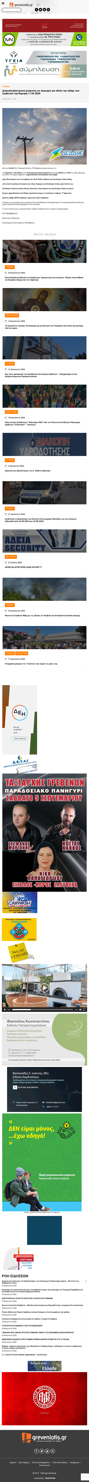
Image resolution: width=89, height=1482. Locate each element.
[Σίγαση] (80, 1009)
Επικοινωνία (44, 1465)
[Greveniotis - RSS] (48, 9)
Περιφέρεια (11, 557)
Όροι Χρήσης (24, 1462)
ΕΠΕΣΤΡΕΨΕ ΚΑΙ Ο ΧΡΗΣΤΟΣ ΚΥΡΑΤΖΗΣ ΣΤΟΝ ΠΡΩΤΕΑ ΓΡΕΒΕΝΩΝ (27, 1298)
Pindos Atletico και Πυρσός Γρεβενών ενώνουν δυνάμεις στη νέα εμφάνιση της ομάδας (36, 1312)
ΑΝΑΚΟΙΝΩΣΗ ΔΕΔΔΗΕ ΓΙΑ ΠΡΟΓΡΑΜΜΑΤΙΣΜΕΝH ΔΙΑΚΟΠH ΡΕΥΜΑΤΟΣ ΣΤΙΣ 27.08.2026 (35, 1339)
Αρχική (13, 1462)
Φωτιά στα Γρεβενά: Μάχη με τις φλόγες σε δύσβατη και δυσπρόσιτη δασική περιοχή (42, 615)
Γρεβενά (9, 267)
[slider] (42, 1009)
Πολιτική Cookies (59, 1462)
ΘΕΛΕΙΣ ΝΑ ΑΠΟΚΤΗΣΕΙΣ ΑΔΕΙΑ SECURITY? (23, 567)
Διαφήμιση (74, 1462)
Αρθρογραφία (12, 315)
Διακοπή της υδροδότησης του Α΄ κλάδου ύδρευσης (27, 471)
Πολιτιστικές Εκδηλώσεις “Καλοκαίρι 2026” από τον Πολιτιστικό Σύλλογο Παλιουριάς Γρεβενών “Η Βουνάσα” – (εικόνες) (42, 423)
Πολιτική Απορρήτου (41, 1462)
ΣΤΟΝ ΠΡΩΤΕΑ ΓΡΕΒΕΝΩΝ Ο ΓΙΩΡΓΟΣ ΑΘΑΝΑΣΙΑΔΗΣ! (22, 1326)
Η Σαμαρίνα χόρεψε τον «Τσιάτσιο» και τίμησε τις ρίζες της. (31, 664)
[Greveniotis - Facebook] (36, 9)
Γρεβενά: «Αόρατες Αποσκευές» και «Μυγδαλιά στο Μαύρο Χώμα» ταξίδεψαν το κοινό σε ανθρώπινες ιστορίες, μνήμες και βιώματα (42, 1347)
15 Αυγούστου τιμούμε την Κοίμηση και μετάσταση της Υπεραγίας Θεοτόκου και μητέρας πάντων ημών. (44, 327)
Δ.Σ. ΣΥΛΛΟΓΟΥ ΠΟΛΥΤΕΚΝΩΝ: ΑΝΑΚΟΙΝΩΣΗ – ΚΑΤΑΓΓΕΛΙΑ (24, 1355)
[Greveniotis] (21, 5)
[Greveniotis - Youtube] (44, 9)
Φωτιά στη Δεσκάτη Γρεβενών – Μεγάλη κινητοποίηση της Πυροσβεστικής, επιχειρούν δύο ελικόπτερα (42, 1305)
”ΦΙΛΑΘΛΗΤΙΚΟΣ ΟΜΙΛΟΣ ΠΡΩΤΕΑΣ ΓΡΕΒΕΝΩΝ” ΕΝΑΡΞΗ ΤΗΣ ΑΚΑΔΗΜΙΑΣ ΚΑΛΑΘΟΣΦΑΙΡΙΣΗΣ (38, 1332)
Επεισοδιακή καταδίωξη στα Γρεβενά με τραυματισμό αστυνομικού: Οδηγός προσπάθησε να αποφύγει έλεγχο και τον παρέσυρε (44, 278)
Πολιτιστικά (11, 412)
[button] (44, 988)
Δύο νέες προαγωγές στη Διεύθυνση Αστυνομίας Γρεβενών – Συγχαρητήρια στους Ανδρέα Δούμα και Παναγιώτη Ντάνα (41, 375)
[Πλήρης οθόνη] (84, 1009)
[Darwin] (49, 1478)
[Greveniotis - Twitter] (40, 9)
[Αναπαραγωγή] (5, 1009)
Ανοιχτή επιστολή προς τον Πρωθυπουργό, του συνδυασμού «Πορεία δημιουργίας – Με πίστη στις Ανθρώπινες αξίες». (40, 1282)
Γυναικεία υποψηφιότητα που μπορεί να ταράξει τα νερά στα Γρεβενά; (29, 1319)
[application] (44, 988)
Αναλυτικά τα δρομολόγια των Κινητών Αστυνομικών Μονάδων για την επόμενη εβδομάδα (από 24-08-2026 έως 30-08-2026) (40, 520)
